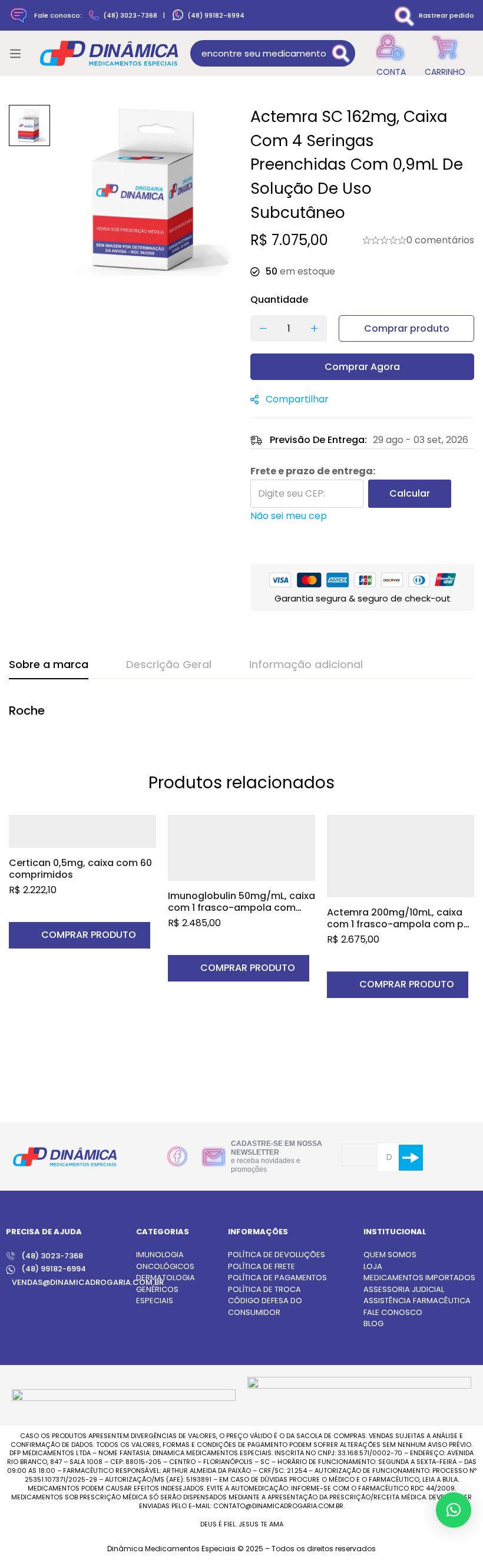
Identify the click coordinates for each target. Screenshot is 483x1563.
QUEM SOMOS (389, 1254)
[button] (79, 935)
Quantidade (279, 299)
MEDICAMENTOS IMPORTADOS (419, 1277)
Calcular (409, 493)
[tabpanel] (241, 717)
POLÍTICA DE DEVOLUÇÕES (276, 1254)
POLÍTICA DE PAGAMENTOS (277, 1277)
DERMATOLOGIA (165, 1277)
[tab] (48, 665)
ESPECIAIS (154, 1300)
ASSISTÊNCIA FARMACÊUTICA (417, 1300)
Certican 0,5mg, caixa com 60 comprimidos (80, 868)
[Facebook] (177, 1156)
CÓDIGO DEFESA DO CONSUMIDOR (265, 1306)
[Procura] (342, 53)
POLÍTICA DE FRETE (261, 1266)
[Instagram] (141, 1157)
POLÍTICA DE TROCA (264, 1289)
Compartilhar (297, 399)
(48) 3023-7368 (130, 15)
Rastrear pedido (446, 15)
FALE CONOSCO (392, 1312)
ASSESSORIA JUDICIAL (403, 1289)
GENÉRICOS (157, 1289)
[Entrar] (390, 53)
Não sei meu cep (288, 516)
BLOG (373, 1323)
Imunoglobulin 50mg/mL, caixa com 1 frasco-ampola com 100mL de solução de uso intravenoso (241, 913)
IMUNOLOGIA (160, 1254)
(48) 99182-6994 (215, 15)
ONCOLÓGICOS (165, 1266)
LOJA (372, 1266)
